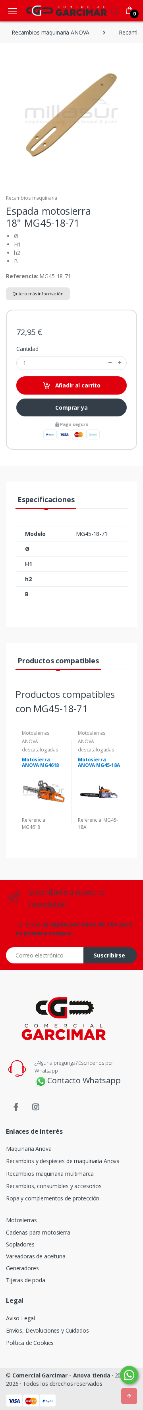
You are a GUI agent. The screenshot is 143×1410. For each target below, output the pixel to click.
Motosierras (21, 1220)
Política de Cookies (30, 1342)
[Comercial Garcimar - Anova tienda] (55, 10)
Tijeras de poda (25, 1280)
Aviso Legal (20, 1318)
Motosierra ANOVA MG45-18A (99, 762)
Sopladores (20, 1244)
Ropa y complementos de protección (52, 1198)
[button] (114, 10)
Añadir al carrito (77, 385)
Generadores (22, 1268)
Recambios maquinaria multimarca (50, 1173)
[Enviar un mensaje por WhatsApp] (129, 1375)
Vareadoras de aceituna (36, 1256)
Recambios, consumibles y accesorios (54, 1186)
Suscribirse (109, 955)
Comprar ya (71, 407)
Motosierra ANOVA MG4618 (40, 762)
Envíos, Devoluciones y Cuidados (47, 1330)
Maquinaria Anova (29, 1148)
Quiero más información (38, 294)
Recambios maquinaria (31, 198)
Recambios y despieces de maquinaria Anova (63, 1161)
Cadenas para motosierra (38, 1232)
